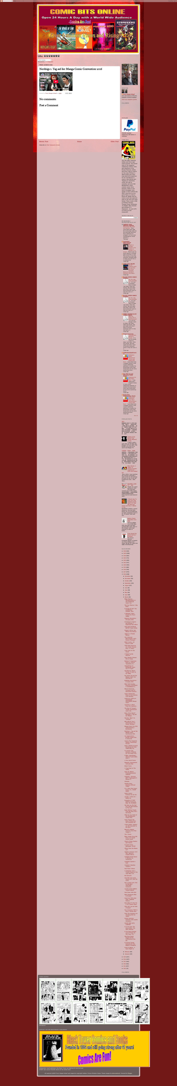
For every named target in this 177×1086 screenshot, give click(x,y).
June (126, 590)
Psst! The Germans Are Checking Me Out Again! (131, 915)
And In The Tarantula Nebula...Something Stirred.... (131, 742)
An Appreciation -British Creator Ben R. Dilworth (130, 737)
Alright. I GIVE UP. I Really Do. (130, 797)
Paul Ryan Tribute (130, 869)
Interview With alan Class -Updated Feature (130, 899)
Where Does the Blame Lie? (131, 849)
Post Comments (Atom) (53, 145)
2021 (124, 563)
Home (79, 142)
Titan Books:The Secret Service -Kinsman (132, 535)
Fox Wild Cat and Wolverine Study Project (128, 375)
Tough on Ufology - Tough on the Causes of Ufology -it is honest (129, 248)
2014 (124, 959)
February (127, 952)
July (126, 588)
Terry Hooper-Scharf (129, 94)
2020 (124, 565)
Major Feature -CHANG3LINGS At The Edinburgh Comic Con (130, 601)
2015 (124, 957)
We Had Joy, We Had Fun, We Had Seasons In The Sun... (131, 807)
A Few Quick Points (130, 760)
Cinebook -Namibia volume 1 (130, 865)
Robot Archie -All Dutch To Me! (129, 642)
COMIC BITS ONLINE (129, 264)
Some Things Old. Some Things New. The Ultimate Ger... (130, 821)
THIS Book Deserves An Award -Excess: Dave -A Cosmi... (130, 647)
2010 (124, 968)
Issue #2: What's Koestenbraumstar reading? (130, 773)
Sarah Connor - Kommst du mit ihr (131, 794)
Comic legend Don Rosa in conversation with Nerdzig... (131, 695)
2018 (124, 569)
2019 (124, 567)
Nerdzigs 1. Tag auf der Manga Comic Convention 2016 (131, 733)
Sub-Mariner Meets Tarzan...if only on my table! (130, 672)
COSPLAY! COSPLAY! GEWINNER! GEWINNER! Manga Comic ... (130, 700)
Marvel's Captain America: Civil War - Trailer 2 (131, 831)
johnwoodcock (116, 1073)
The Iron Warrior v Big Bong (131, 605)
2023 (124, 558)
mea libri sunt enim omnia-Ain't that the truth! (131, 879)
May (126, 592)
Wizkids (127, 781)
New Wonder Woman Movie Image (131, 658)
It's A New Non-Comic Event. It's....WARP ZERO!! (131, 790)
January (127, 954)
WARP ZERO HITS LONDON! (130, 923)
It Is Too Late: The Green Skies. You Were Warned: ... (130, 928)
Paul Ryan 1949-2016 (130, 892)
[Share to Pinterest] (71, 93)
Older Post (115, 142)
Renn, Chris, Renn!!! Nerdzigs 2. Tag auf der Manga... (131, 714)
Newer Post (43, 142)
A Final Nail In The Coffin (130, 769)
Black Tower (128, 766)
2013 (124, 961)
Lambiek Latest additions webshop (128, 225)
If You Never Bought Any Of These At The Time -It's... (130, 933)
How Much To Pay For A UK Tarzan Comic (131, 903)
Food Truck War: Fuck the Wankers (129, 227)
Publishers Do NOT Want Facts (132, 379)
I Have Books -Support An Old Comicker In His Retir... (131, 826)
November (128, 578)
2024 (124, 556)
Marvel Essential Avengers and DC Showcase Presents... (131, 690)
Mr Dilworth (128, 876)
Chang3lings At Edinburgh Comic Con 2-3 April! (130, 667)
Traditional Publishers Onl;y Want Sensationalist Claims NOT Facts (129, 401)
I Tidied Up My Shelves (129, 654)
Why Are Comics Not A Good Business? (133, 318)
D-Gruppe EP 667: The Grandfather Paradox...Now (131, 610)
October (127, 581)
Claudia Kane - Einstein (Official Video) (130, 785)
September (128, 583)
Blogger (130, 1073)
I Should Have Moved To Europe (132, 336)
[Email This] (66, 93)
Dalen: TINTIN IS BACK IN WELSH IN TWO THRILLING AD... (131, 747)
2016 (124, 574)
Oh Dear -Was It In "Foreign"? (130, 718)
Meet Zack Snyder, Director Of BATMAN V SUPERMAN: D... (131, 685)
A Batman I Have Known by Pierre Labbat (130, 615)
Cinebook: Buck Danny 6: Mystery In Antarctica (131, 858)
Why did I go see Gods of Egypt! (131, 907)
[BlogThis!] (67, 93)
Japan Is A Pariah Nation (130, 634)
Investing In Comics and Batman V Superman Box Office (131, 623)
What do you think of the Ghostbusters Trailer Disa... (131, 816)
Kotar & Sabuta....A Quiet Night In (130, 948)
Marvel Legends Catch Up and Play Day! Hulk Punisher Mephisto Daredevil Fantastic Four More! (129, 269)
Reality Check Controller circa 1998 (131, 520)
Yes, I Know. (128, 834)
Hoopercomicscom (128, 334)
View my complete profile (129, 99)
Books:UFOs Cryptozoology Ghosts (129, 395)
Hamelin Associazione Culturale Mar (131, 763)
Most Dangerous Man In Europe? (130, 895)
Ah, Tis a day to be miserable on (133, 281)
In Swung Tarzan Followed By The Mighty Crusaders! (130, 944)
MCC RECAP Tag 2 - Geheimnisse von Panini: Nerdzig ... (130, 723)
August (127, 585)
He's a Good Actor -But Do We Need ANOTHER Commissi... (131, 885)
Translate (50, 62)
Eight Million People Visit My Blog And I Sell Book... (131, 811)
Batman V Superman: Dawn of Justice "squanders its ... (130, 662)
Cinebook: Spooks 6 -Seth (130, 862)
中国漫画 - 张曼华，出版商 (128, 451)
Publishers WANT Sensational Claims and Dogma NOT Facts (129, 358)
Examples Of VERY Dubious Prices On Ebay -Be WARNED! (130, 802)
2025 (124, 553)
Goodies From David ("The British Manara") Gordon (132, 439)
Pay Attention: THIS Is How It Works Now (131, 910)
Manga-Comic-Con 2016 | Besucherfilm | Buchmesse (131, 728)
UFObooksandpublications (129, 353)
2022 (124, 560)
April (126, 595)
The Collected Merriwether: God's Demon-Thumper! (130, 639)
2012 (124, 964)
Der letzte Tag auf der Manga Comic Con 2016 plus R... (131, 677)
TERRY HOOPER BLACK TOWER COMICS (129, 314)
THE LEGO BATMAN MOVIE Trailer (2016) (131, 627)
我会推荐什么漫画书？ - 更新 (131, 484)
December (128, 576)
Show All (136, 415)
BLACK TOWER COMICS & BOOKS (130, 277)
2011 (124, 966)
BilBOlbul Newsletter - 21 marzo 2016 (131, 681)
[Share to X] (68, 93)
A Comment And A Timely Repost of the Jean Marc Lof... (131, 872)
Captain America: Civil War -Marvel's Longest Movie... (131, 853)
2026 (124, 551)
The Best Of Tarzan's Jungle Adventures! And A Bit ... (131, 710)
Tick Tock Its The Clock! (130, 651)
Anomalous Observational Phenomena (127, 243)
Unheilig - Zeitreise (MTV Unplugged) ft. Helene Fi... (131, 778)
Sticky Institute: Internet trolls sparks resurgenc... (131, 920)
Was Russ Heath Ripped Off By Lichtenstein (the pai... (130, 938)
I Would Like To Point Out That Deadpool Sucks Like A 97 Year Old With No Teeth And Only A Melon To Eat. (129, 503)
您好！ (123, 421)
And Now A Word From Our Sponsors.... (131, 705)
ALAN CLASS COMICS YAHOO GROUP (131, 889)
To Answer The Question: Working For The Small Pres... (131, 752)
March (127, 597)
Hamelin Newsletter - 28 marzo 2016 (131, 619)
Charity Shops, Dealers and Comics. (131, 842)
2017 (124, 572)
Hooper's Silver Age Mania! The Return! (130, 631)
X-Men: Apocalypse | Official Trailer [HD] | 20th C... (131, 757)
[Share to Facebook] (69, 93)
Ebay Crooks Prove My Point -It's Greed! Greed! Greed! (131, 838)
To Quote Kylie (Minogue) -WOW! (130, 845)
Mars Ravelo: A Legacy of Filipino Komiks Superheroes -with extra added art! (129, 469)
